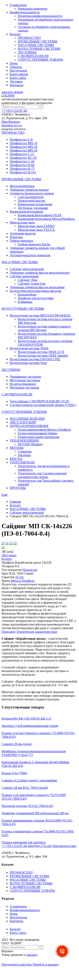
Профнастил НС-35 (23, 157)
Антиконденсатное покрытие (30, 255)
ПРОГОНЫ (18, 488)
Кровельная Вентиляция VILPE (40, 215)
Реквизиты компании (32, 8)
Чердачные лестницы (24, 387)
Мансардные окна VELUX (36, 229)
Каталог (15, 34)
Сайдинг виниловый (24, 276)
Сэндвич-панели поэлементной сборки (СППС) (43, 405)
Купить (7, 559)
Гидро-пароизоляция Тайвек (37, 433)
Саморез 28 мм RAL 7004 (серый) (25, 787)
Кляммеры (25, 301)
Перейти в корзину (46, 964)
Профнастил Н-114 (23, 172)
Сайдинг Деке (27, 280)
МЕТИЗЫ (16, 448)
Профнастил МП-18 (23, 146)
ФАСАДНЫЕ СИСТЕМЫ (36, 45)
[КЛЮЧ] (8, 95)
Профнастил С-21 (22, 154)
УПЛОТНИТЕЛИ (22, 462)
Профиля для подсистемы (35, 298)
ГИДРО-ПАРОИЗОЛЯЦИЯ (29, 426)
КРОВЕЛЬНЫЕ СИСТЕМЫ (37, 41)
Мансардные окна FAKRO (36, 226)
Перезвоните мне (64, 846)
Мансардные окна (22, 222)
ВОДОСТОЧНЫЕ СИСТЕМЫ (39, 48)
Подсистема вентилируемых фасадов (35, 291)
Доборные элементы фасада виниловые (37, 287)
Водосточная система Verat (28, 363)
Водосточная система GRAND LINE (35, 359)
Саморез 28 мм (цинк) (17, 744)
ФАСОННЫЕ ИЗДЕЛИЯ (27, 418)
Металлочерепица (22, 186)
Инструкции (18, 70)
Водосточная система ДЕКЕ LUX (41, 352)
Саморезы (25, 451)
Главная (15, 501)
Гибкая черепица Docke (34, 244)
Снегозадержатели (31, 197)
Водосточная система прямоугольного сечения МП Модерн (44, 328)
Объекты (16, 67)
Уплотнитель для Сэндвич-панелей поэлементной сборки (42, 475)
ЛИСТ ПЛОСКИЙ (23, 422)
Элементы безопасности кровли (32, 193)
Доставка (16, 81)
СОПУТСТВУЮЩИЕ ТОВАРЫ (40, 59)
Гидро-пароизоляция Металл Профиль (44, 429)
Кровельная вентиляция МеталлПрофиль (46, 219)
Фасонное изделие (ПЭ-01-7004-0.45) (27, 806)
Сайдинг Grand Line (32, 283)
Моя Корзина (12, 123)
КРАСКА (16, 458)
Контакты (16, 85)
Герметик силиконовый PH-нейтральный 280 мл (35, 813)
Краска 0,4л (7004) (14, 773)
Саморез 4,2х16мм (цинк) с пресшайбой (29, 780)
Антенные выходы (23, 233)
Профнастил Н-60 (22, 165)
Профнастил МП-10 (23, 143)
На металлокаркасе (23, 384)
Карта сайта (18, 78)
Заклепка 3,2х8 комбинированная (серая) (30, 725)
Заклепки (24, 455)
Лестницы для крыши (33, 208)
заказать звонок (12, 92)
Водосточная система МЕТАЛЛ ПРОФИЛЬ (40, 315)
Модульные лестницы (25, 380)
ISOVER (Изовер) (30, 444)
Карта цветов (19, 74)
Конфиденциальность (25, 12)
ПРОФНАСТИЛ (29, 37)
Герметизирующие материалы (38, 437)
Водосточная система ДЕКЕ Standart (43, 355)
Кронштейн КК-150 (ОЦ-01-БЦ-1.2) (26, 718)
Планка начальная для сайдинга (24, 842)
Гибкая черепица (21, 240)
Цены (14, 63)
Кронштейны (27, 294)
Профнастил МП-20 (23, 150)
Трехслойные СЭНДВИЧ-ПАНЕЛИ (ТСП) (39, 401)
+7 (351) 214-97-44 (14, 110)
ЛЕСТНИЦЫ (27, 52)
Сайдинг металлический (27, 269)
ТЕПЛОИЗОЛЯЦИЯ (24, 440)
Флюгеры (16, 237)
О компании (18, 5)
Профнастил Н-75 (22, 168)
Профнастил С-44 (22, 161)
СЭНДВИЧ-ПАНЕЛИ (33, 56)
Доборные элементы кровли (29, 189)
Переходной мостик (31, 200)
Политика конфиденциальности (40, 16)
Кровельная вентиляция (26, 211)
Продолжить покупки (17, 964)
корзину (32, 954)
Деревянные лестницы (25, 376)
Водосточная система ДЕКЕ (29, 348)
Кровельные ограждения (35, 204)
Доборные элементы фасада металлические (40, 272)
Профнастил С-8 (21, 139)
